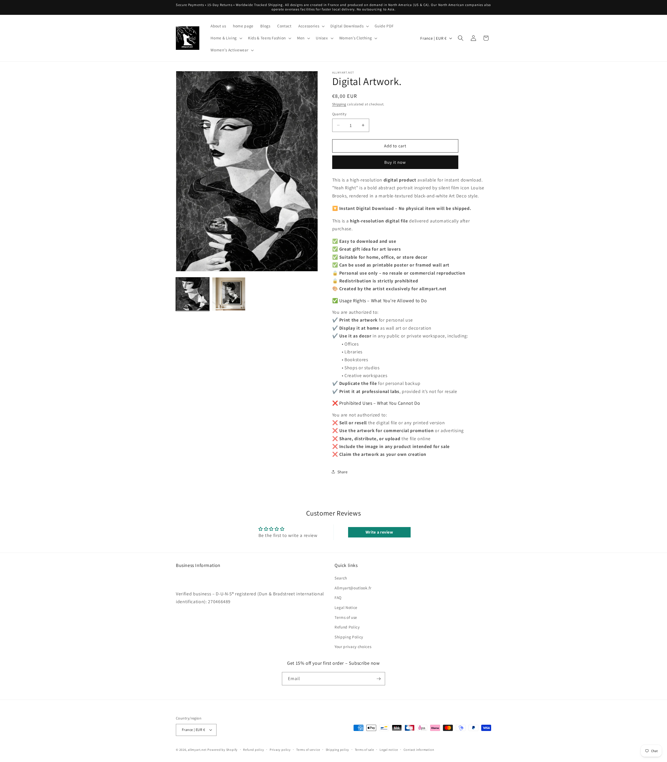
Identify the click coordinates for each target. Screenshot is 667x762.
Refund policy (253, 750)
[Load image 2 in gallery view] (228, 294)
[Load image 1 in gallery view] (192, 294)
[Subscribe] (378, 679)
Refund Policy (347, 627)
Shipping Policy (349, 636)
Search (341, 577)
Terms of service (308, 750)
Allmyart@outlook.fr (353, 587)
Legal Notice (346, 607)
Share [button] (342, 471)
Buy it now (395, 162)
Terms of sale (364, 750)
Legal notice (389, 750)
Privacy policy (280, 750)
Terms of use (346, 617)
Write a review (379, 532)
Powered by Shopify (222, 750)
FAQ (338, 597)
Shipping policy (337, 750)
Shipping (339, 104)
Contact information (419, 750)
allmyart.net (197, 750)
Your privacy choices (353, 646)
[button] (311, 26)
